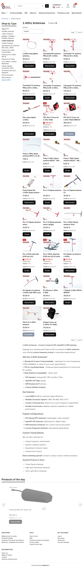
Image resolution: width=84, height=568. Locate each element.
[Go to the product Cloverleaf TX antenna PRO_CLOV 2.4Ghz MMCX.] (52, 77)
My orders (61, 538)
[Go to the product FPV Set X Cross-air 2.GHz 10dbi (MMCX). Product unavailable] (73, 108)
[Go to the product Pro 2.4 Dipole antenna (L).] (73, 181)
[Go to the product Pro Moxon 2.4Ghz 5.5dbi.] (52, 281)
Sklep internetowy (39, 565)
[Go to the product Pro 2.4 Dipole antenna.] (52, 181)
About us (5, 553)
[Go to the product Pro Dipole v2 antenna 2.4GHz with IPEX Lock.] (32, 281)
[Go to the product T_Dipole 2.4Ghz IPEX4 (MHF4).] (73, 281)
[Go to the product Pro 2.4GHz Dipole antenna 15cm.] (73, 213)
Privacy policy (34, 542)
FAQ (31, 538)
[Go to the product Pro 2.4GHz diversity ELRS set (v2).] (32, 245)
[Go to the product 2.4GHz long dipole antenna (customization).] (32, 45)
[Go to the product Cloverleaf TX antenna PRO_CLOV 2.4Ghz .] (73, 45)
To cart (47, 98)
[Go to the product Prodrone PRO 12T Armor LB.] (34, 497)
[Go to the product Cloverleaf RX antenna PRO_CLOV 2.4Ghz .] (52, 45)
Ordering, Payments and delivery (13, 540)
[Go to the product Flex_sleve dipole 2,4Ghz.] (32, 108)
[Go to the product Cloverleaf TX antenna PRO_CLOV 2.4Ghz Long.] (32, 77)
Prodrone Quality (7, 538)
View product (29, 66)
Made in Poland (7, 555)
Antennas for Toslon (8, 59)
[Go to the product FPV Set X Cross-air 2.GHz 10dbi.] (52, 108)
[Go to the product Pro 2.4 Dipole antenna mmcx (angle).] (52, 213)
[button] (47, 6)
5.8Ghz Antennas (7, 43)
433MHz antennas (8, 31)
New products (6, 77)
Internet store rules (36, 544)
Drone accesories (7, 75)
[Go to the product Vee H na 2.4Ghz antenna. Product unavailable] (32, 313)
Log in (60, 536)
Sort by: (25, 27)
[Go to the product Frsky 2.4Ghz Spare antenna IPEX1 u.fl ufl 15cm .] (32, 145)
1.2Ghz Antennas (7, 34)
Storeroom (61, 540)
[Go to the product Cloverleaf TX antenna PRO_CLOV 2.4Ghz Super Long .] (73, 77)
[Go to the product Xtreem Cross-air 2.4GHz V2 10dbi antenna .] (52, 313)
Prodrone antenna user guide (39, 540)
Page (72, 32)
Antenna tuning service (9, 559)
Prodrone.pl (5, 18)
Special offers (6, 80)
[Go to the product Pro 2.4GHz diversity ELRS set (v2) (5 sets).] (52, 245)
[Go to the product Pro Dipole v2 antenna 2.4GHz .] (73, 245)
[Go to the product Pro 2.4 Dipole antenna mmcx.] (32, 213)
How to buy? (34, 536)
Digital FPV (5, 29)
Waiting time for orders (9, 536)
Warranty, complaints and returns (13, 542)
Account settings (63, 542)
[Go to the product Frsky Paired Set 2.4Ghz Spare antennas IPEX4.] (32, 181)
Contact (4, 557)
